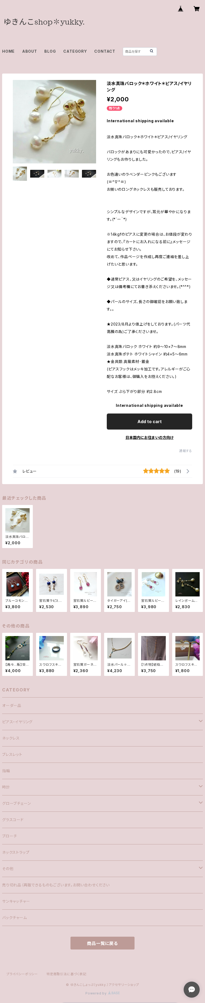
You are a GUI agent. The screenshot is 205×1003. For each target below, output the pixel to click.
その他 (7, 868)
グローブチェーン (16, 803)
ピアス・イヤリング (17, 721)
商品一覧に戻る (102, 943)
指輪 (6, 770)
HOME (8, 51)
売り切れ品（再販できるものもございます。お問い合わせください (56, 885)
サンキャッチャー (16, 901)
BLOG (50, 51)
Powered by (96, 993)
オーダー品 (11, 705)
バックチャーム (14, 917)
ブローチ (9, 836)
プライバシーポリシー (22, 974)
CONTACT (104, 51)
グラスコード (13, 819)
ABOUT (29, 51)
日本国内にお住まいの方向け (149, 437)
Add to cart (149, 421)
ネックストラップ (15, 852)
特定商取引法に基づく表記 (66, 974)
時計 (6, 787)
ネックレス (11, 738)
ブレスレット (12, 754)
